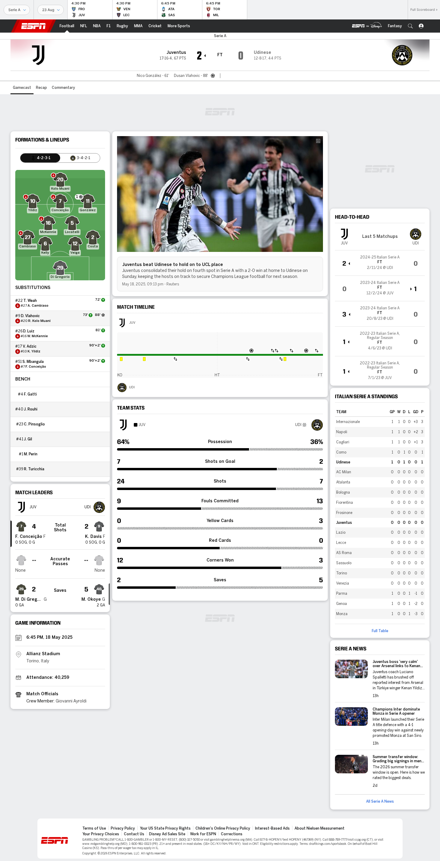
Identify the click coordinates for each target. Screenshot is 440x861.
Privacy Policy (123, 828)
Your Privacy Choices (100, 834)
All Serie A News (380, 801)
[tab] (40, 157)
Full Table (380, 631)
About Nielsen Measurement (320, 828)
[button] (410, 26)
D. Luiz (28, 331)
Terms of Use (94, 828)
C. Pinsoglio (34, 424)
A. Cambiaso (38, 306)
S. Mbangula (33, 362)
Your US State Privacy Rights (165, 828)
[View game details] (380, 263)
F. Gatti (30, 394)
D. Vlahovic (30, 316)
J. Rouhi (30, 409)
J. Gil (28, 439)
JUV (132, 323)
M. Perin (30, 454)
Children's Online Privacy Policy (222, 828)
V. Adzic (30, 346)
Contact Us (134, 834)
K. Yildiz (34, 351)
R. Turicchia (34, 469)
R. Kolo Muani (39, 321)
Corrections (231, 834)
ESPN (33, 26)
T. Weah (30, 301)
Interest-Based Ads (272, 828)
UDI (132, 387)
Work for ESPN (203, 834)
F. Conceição (35, 367)
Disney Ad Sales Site (167, 834)
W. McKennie (37, 336)
